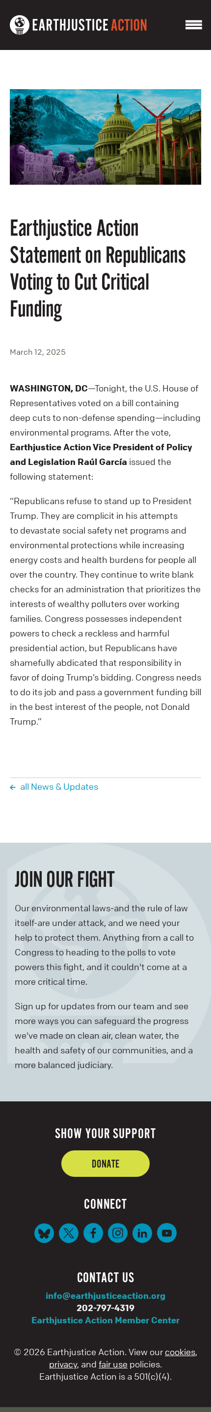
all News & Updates (59, 786)
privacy (63, 1364)
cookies (180, 1351)
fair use (113, 1364)
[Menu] (194, 25)
